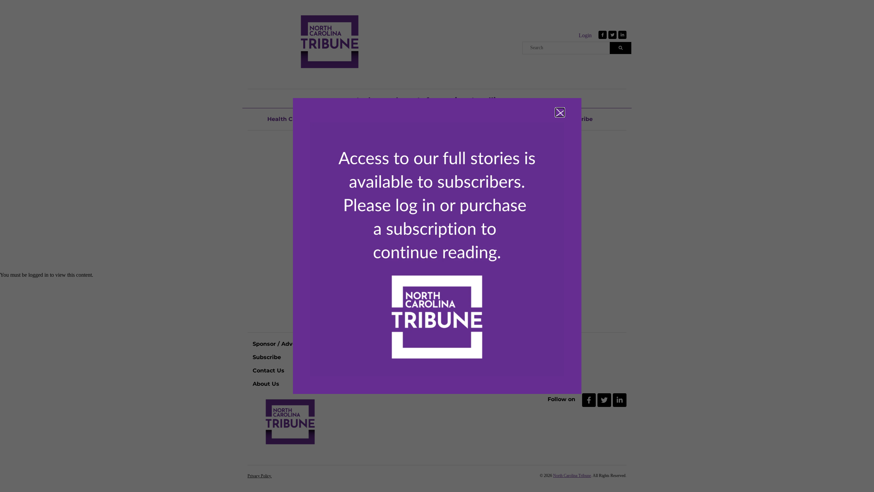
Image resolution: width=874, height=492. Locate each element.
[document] (437, 246)
